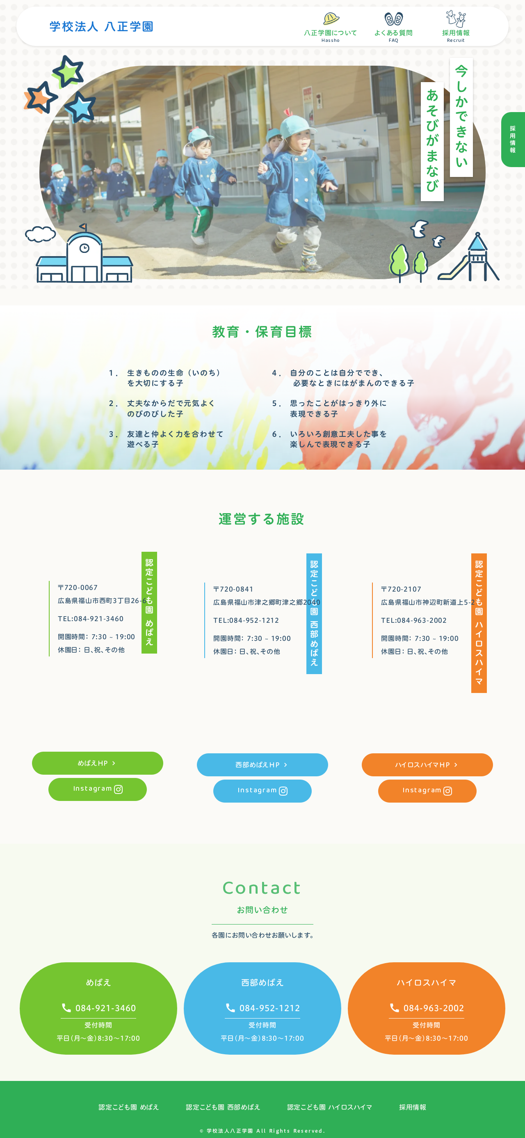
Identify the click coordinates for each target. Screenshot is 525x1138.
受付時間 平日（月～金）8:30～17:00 (98, 1031)
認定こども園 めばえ (129, 1107)
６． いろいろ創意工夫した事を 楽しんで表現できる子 (329, 439)
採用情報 (413, 1107)
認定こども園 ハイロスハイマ (330, 1107)
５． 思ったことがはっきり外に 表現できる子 (329, 408)
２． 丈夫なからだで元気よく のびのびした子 (161, 408)
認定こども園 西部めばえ (223, 1107)
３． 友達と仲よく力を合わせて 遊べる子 (165, 439)
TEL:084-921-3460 (91, 619)
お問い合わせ (262, 910)
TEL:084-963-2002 (414, 620)
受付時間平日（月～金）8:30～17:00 (426, 1031)
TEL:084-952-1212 (246, 620)
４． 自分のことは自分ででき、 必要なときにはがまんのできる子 (343, 378)
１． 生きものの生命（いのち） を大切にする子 (165, 378)
